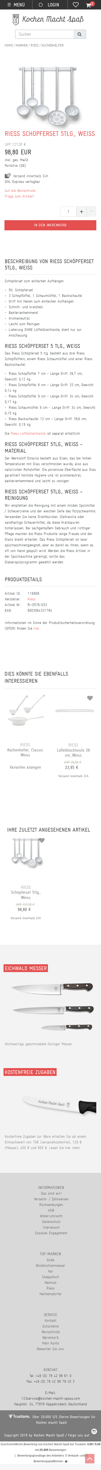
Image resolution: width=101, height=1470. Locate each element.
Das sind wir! (51, 1193)
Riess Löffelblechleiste (28, 433)
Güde (50, 1260)
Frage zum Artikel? (19, 196)
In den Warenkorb (50, 225)
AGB (51, 1210)
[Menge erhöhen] (81, 211)
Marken (22, 45)
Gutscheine (50, 1326)
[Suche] (79, 34)
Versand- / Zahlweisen (51, 1199)
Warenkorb (50, 1337)
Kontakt (50, 1320)
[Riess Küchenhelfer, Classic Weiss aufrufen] (26, 696)
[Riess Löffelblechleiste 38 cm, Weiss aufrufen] (74, 696)
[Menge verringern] (91, 211)
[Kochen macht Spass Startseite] (9, 45)
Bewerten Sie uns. (50, 1349)
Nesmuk (51, 1282)
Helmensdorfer (50, 1294)
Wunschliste (51, 1332)
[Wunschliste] (76, 5)
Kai (50, 1271)
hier (36, 628)
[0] (85, 5)
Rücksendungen (51, 1204)
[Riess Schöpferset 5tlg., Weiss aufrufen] (27, 838)
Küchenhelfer (53, 45)
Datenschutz (51, 1221)
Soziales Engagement (51, 1233)
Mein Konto (50, 1343)
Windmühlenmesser (50, 1265)
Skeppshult (50, 1277)
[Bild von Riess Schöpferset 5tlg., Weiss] (48, 103)
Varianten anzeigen (25, 767)
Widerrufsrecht (51, 1216)
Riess (35, 45)
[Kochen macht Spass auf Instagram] (94, 1432)
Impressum (51, 1227)
